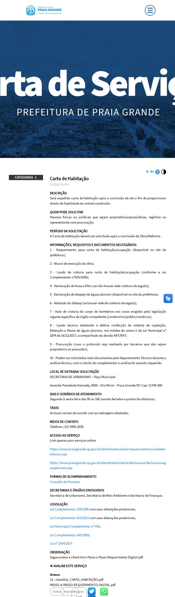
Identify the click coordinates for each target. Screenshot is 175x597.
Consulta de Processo (65, 482)
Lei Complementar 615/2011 (69, 518)
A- (147, 171)
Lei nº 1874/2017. (61, 543)
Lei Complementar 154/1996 (69, 509)
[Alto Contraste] (163, 171)
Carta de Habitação (69, 178)
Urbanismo (59, 184)
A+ (152, 171)
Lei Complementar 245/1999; (70, 535)
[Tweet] (92, 591)
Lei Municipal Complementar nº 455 (75, 526)
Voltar (57, 591)
